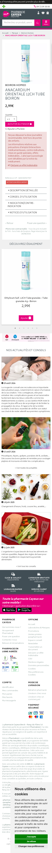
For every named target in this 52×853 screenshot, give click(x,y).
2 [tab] (19, 328)
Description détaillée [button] (24, 191)
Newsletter (33, 644)
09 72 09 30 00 (39, 590)
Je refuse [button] (31, 841)
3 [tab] (23, 328)
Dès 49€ (39, 580)
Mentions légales (36, 662)
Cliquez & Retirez (13, 579)
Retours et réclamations (13, 643)
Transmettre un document (35, 648)
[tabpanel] (26, 287)
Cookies (32, 669)
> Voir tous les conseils (26, 566)
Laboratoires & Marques (39, 628)
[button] (11, 119)
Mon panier (7, 694)
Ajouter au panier (19, 124)
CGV (30, 659)
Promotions (33, 631)
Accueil (5, 33)
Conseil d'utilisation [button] (23, 197)
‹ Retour (9, 223)
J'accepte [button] (31, 836)
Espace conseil (35, 640)
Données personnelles (38, 665)
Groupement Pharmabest (8, 632)
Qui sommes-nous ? (11, 627)
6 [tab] (36, 328)
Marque (15, 33)
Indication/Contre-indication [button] (21, 204)
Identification (8, 687)
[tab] (26, 191)
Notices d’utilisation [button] (23, 213)
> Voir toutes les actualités (26, 468)
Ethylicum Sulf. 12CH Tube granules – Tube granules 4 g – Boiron (26, 300)
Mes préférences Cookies (35, 674)
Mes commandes (10, 691)
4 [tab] (28, 328)
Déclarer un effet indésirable (24, 165)
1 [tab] (15, 328)
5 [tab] (32, 328)
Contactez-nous (9, 640)
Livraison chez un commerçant (36, 698)
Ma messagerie (9, 701)
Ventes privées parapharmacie (35, 636)
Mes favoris (7, 697)
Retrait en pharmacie (37, 690)
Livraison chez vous (37, 693)
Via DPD (13, 590)
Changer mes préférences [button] (31, 846)
